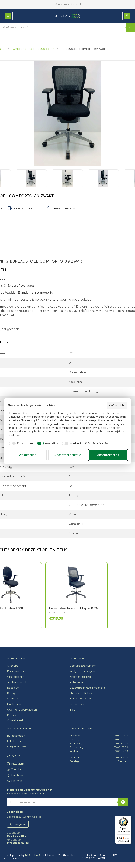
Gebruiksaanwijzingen (83, 665)
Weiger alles (27, 455)
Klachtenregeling (80, 676)
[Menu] (129, 818)
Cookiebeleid (15, 720)
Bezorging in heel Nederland (87, 687)
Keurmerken (77, 704)
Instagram (17, 763)
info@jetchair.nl (18, 841)
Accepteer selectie (67, 455)
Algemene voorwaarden (22, 709)
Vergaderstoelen (17, 746)
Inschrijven (123, 802)
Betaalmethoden (80, 698)
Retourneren (77, 682)
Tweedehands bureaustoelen (32, 48)
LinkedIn (16, 781)
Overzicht (118, 405)
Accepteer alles (108, 455)
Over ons (12, 665)
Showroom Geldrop (82, 693)
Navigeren (20, 824)
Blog (72, 709)
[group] (64, 595)
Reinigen (12, 693)
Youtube (16, 769)
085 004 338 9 (16, 834)
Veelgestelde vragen (82, 671)
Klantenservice (16, 704)
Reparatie (13, 687)
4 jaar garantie (15, 676)
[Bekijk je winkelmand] (126, 15)
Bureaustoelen (16, 735)
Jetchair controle (17, 682)
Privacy (11, 715)
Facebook (17, 775)
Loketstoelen (15, 741)
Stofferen (13, 698)
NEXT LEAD (32, 855)
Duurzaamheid (16, 671)
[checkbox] (21, 443)
